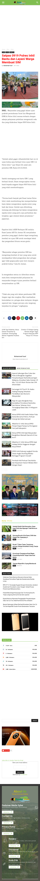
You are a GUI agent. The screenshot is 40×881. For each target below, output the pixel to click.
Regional (12, 52)
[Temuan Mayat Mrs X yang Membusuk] (6, 566)
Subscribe (34, 669)
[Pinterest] (18, 318)
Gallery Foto (5, 428)
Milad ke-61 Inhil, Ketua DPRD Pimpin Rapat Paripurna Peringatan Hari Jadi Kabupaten (24, 426)
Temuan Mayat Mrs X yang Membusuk (24, 563)
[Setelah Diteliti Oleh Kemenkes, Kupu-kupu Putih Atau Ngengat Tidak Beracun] (6, 529)
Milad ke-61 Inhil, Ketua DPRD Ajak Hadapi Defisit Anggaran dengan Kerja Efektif (24, 444)
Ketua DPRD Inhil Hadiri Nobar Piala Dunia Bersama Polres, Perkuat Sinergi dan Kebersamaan (25, 416)
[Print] (31, 318)
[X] (14, 318)
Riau (8, 49)
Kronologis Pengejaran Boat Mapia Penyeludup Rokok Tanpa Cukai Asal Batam (24, 555)
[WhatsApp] (22, 318)
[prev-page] (3, 470)
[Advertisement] (20, 26)
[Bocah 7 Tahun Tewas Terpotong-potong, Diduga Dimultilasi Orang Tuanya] (6, 547)
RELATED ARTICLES (9, 368)
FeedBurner (24, 774)
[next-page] (6, 470)
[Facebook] (9, 318)
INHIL (12, 49)
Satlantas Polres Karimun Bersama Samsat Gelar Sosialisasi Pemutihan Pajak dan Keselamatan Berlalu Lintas (18, 579)
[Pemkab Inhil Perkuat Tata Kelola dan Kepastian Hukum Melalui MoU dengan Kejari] (6, 462)
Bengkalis (4, 377)
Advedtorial (5, 393)
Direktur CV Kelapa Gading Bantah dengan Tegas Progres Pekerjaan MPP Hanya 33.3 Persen (29, 332)
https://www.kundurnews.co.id (20, 359)
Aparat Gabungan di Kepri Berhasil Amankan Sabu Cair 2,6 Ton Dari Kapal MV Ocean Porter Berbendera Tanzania (20, 605)
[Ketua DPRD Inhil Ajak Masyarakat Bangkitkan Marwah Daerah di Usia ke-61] (6, 435)
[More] (35, 318)
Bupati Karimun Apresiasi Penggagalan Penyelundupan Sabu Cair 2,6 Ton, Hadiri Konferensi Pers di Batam (19, 599)
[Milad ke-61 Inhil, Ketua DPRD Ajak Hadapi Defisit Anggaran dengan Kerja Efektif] (6, 444)
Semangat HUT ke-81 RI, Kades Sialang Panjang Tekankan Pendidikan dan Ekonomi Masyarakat (23, 392)
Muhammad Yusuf (8, 65)
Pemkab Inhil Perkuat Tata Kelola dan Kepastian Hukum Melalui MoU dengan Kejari (24, 462)
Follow (34, 649)
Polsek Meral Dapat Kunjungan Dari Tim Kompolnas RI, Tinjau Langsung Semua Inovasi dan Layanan (19, 594)
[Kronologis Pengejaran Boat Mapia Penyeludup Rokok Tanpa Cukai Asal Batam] (6, 556)
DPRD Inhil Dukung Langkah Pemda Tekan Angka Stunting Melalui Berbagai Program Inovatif (25, 453)
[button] (3, 2)
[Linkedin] (27, 318)
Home (3, 49)
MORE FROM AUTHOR (23, 368)
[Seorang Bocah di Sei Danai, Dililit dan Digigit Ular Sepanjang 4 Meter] (6, 538)
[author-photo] (20, 353)
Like (36, 645)
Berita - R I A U (7, 521)
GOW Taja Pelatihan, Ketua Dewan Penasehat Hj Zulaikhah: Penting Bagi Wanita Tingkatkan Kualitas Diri (10, 333)
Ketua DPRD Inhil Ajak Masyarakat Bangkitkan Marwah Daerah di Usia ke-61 (24, 435)
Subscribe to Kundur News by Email (12, 760)
